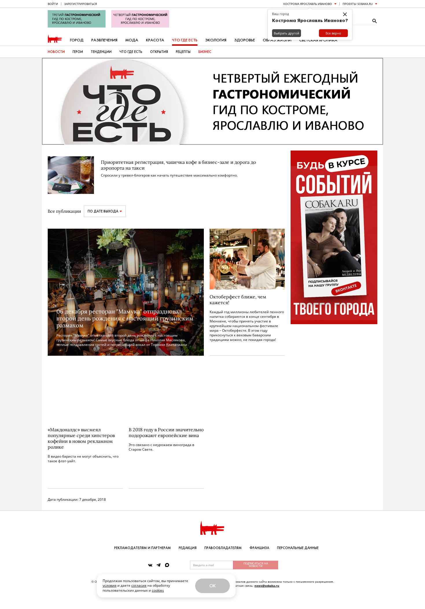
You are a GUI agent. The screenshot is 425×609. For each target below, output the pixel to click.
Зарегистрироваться (80, 4)
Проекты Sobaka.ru (358, 4)
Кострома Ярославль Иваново (307, 4)
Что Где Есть (130, 52)
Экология (215, 40)
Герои (78, 52)
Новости (56, 52)
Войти (53, 4)
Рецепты (183, 52)
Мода (131, 40)
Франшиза (259, 548)
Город (77, 40)
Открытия (159, 52)
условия (110, 585)
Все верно (333, 33)
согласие (139, 585)
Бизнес (204, 52)
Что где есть (184, 40)
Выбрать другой (286, 33)
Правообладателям (223, 548)
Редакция (188, 548)
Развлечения (104, 40)
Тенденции (101, 52)
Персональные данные (298, 548)
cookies (158, 590)
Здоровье (244, 40)
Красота (155, 40)
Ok (212, 585)
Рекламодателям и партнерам (142, 548)
